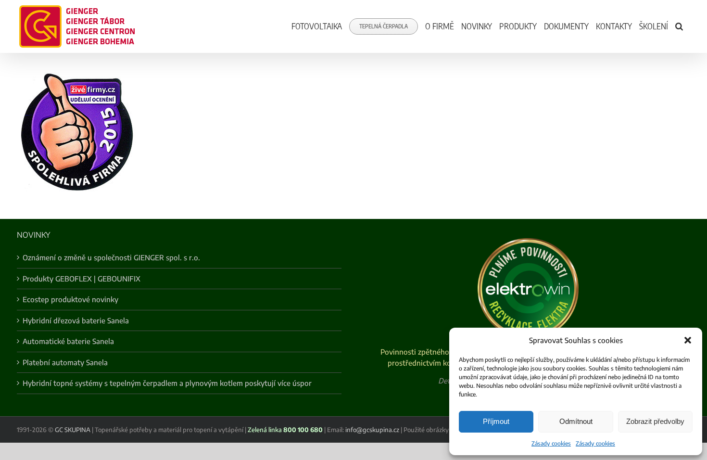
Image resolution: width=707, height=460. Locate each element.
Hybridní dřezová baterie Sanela (76, 320)
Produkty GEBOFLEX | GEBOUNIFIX (81, 278)
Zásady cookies (551, 443)
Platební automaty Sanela (65, 362)
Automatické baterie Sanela (68, 341)
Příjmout (496, 421)
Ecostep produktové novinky (70, 299)
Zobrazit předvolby (655, 421)
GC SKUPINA (72, 430)
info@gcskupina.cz (372, 430)
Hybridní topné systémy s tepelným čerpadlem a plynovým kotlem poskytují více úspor (167, 383)
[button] (688, 340)
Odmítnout (576, 421)
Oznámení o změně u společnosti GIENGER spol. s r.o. (111, 257)
